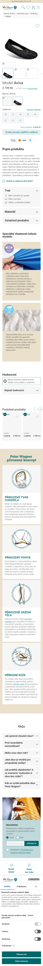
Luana (7, 435)
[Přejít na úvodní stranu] (10, 7)
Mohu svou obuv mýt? (16, 752)
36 (6, 114)
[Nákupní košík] (33, 8)
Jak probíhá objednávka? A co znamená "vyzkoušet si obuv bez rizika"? (19, 773)
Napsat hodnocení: (14, 390)
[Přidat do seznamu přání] (37, 25)
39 (28, 114)
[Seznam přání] (28, 8)
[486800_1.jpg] (21, 42)
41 (6, 120)
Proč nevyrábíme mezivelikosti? (14, 744)
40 (35, 114)
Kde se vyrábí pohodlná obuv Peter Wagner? (20, 785)
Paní (12, 837)
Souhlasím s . (21, 851)
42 (13, 120)
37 (13, 114)
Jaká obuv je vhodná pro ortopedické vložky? (18, 761)
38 (20, 114)
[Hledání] (23, 8)
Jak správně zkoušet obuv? (19, 736)
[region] (21, 51)
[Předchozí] (35, 410)
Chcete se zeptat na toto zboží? (19, 181)
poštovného (33, 88)
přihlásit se (31, 843)
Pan (21, 837)
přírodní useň (18, 684)
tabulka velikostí (34, 109)
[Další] (40, 410)
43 (20, 120)
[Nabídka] (38, 8)
